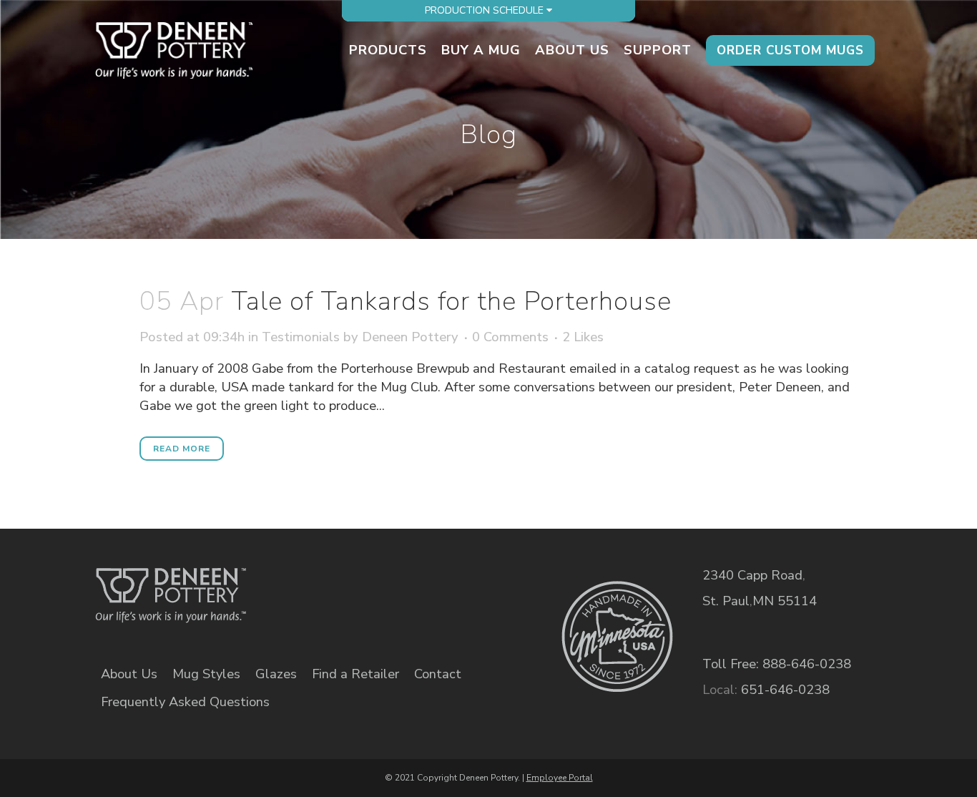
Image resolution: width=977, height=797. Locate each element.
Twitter (376, 585)
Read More (181, 448)
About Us (129, 674)
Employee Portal (559, 777)
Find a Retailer (355, 674)
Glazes (276, 674)
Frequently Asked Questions (185, 702)
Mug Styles (206, 674)
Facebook (327, 585)
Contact (437, 674)
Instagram (426, 585)
